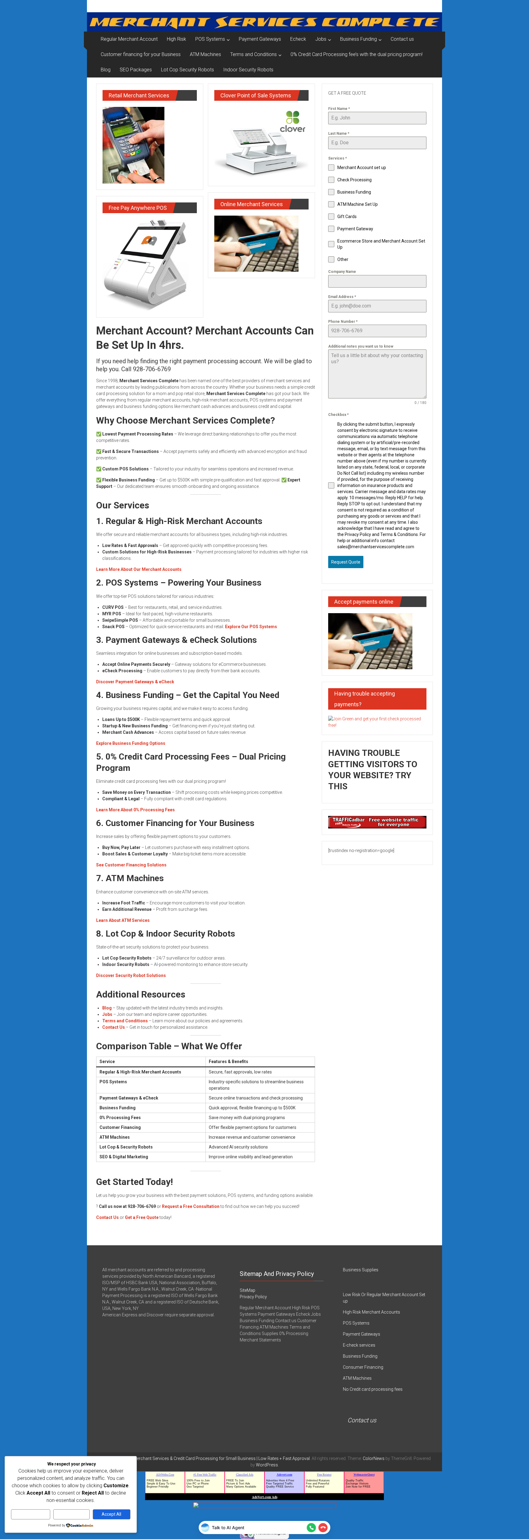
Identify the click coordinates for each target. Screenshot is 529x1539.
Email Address (342, 297)
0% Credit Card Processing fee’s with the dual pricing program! (356, 54)
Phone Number (343, 321)
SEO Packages (136, 70)
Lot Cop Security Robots (187, 70)
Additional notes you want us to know (360, 346)
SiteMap (247, 1290)
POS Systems (210, 39)
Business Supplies (360, 1269)
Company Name (342, 272)
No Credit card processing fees (373, 1389)
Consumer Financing (363, 1367)
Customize (30, 1514)
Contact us (402, 39)
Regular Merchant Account (129, 39)
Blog (106, 70)
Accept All (111, 1514)
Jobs (320, 39)
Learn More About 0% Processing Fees (135, 809)
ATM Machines (205, 54)
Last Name (338, 133)
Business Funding (358, 39)
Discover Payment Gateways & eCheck (135, 681)
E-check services (359, 1345)
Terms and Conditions (253, 54)
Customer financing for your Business (141, 54)
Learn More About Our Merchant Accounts (139, 569)
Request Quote (345, 562)
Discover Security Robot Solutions (131, 975)
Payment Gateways (260, 39)
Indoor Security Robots (248, 70)
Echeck (298, 39)
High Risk (176, 39)
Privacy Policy (253, 1296)
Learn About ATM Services (123, 920)
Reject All (71, 1514)
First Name (339, 109)
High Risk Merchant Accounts (371, 1312)
